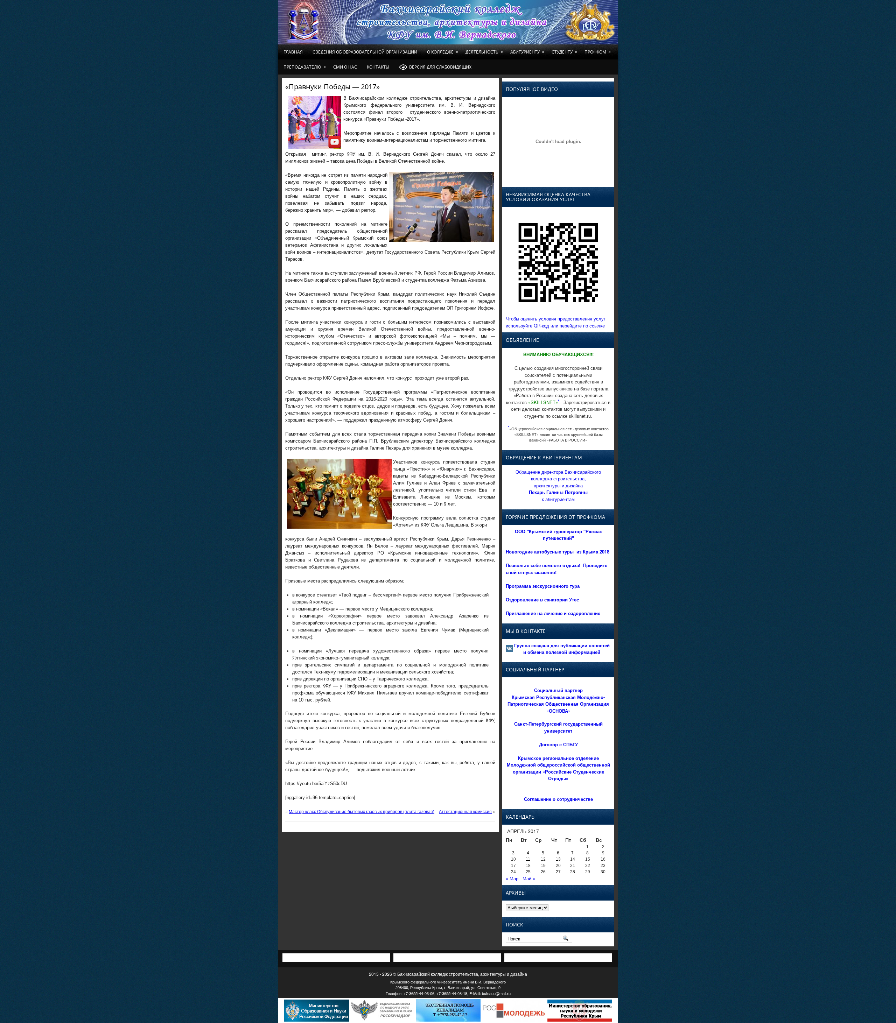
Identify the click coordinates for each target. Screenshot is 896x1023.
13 (558, 859)
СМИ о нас (345, 67)
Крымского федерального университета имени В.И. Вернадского (448, 982)
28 (572, 871)
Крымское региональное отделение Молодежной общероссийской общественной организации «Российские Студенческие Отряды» (558, 768)
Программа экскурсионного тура (543, 586)
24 (513, 871)
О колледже (442, 52)
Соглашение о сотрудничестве (558, 799)
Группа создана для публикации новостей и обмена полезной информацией (562, 649)
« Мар (512, 878)
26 (543, 871)
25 (528, 871)
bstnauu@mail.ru (496, 993)
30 (603, 871)
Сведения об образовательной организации (365, 52)
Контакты (378, 67)
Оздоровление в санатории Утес (542, 599)
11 (528, 859)
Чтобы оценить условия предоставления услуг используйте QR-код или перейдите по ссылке (556, 322)
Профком (597, 52)
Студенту (564, 52)
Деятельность (484, 52)
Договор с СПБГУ (558, 744)
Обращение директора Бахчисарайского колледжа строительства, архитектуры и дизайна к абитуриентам (558, 485)
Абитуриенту (527, 52)
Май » (529, 878)
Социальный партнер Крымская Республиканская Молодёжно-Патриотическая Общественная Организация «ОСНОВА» (558, 700)
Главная (293, 52)
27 (558, 871)
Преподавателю (305, 67)
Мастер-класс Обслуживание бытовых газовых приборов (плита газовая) (361, 811)
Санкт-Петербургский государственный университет (558, 727)
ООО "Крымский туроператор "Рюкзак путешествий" (558, 535)
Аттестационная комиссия (465, 811)
